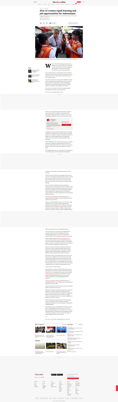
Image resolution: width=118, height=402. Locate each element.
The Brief (60, 387)
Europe (52, 385)
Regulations (44, 386)
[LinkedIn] (35, 377)
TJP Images (77, 393)
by (62, 70)
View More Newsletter (50, 128)
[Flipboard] (43, 377)
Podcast (60, 391)
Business (44, 4)
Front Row (67, 4)
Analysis (60, 386)
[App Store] (54, 375)
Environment (69, 393)
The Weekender (73, 4)
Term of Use (81, 398)
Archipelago (36, 386)
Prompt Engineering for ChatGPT (52, 273)
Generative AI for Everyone (62, 275)
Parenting (68, 390)
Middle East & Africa (54, 386)
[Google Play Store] (60, 375)
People (68, 387)
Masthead (37, 398)
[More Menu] (35, 2)
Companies (44, 385)
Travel (76, 391)
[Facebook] (39, 377)
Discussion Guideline (74, 398)
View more (64, 324)
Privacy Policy (66, 122)
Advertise (54, 398)
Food (68, 391)
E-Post (79, 4)
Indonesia (39, 4)
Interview (60, 390)
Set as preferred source (74, 23)
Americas (52, 384)
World (49, 4)
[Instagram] (37, 377)
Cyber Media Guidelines (44, 398)
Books (68, 392)
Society (35, 385)
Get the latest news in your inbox (72, 374)
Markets (44, 387)
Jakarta (35, 384)
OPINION (53, 4)
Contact (50, 398)
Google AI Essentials (49, 275)
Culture (68, 381)
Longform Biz (77, 384)
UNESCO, (61, 206)
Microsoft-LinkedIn (50, 280)
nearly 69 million (63, 238)
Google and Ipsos (66, 70)
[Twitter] (41, 377)
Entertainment (69, 384)
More (76, 387)
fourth (70, 144)
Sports (76, 392)
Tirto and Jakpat (54, 196)
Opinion (41, 8)
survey (59, 70)
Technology (69, 386)
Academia (46, 8)
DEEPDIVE (62, 4)
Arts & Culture (69, 385)
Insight (60, 385)
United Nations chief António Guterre (63, 236)
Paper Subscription (61, 398)
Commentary (61, 384)
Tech (43, 384)
